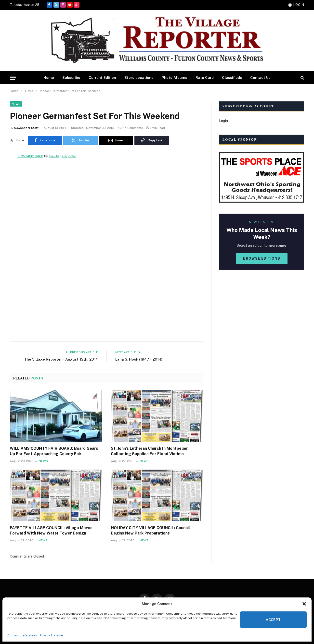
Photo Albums (174, 77)
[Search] (302, 77)
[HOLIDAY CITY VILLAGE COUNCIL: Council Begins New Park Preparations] (157, 496)
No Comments (132, 128)
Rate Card (205, 77)
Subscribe (71, 77)
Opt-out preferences (22, 635)
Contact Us (260, 77)
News (16, 103)
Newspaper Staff (26, 128)
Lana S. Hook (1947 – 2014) (138, 359)
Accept (273, 620)
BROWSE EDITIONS (261, 258)
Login (223, 121)
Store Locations (138, 77)
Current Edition (102, 77)
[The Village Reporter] (157, 40)
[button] (304, 603)
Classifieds (232, 77)
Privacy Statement (53, 635)
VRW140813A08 (30, 156)
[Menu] (13, 77)
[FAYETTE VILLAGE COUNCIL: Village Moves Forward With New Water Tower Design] (56, 496)
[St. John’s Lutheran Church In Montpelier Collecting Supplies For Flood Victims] (157, 416)
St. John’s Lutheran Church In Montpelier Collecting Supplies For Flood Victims (149, 451)
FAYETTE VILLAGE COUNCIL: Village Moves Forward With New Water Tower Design (51, 530)
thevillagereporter (62, 156)
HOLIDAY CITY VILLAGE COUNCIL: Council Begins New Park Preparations (150, 530)
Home (48, 77)
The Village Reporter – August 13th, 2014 (61, 359)
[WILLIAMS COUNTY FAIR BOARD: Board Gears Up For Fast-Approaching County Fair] (56, 416)
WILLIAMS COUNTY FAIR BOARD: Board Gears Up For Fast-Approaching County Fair (54, 451)
